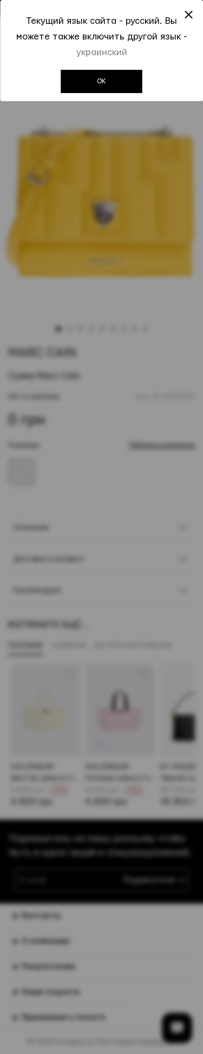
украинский (101, 52)
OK (101, 81)
